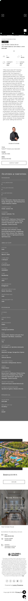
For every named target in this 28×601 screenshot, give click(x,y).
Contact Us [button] (14, 516)
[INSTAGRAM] (10, 581)
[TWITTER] (21, 581)
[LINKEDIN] (14, 581)
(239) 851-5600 (6, 153)
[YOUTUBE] (17, 581)
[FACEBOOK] (7, 581)
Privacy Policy (19, 592)
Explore (14, 482)
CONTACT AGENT (14, 163)
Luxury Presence (18, 585)
